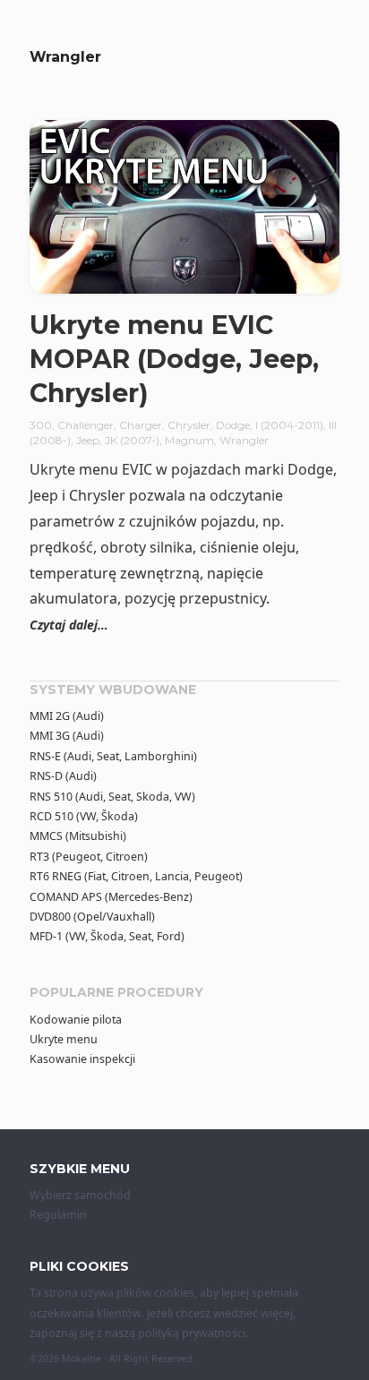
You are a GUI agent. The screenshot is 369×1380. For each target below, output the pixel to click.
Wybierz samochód (80, 1195)
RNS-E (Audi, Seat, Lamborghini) (113, 756)
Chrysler (188, 425)
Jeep (87, 440)
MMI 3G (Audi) (67, 735)
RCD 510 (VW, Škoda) (84, 816)
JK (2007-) (132, 440)
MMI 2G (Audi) (67, 716)
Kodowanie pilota (76, 1019)
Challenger (85, 425)
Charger (140, 425)
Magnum (189, 440)
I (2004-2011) (289, 425)
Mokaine (81, 1358)
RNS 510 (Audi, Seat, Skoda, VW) (112, 796)
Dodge (233, 425)
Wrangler (244, 440)
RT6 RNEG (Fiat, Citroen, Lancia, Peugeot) (136, 876)
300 (41, 425)
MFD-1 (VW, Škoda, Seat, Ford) (107, 936)
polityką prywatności (191, 1333)
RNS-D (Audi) (63, 776)
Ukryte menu (64, 1039)
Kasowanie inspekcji (82, 1059)
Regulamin (58, 1214)
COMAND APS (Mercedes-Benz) (111, 896)
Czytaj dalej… (69, 624)
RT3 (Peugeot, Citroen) (89, 856)
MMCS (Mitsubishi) (78, 836)
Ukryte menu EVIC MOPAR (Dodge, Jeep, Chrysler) (174, 358)
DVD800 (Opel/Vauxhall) (92, 916)
